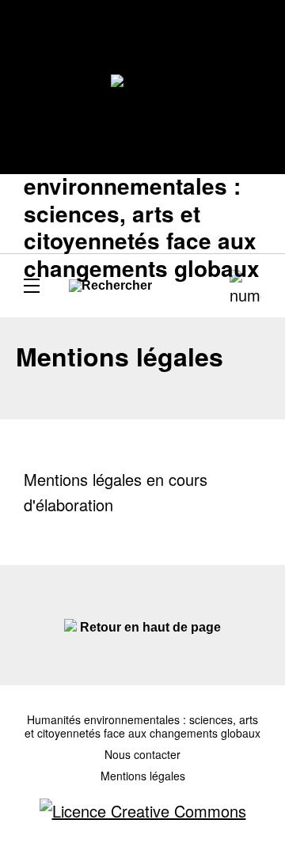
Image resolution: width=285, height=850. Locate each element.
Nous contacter (142, 754)
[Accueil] (143, 87)
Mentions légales (143, 776)
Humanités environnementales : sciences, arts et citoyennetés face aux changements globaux (142, 726)
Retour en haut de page (149, 627)
